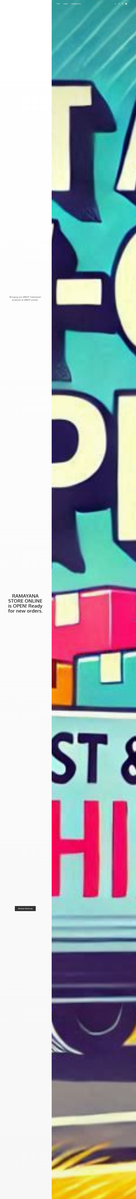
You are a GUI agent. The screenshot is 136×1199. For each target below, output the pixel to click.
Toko (58, 4)
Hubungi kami (76, 4)
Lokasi (65, 4)
